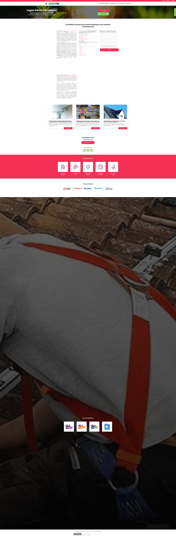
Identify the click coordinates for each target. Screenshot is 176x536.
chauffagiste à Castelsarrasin (71, 76)
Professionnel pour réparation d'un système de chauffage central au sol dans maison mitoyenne (88, 121)
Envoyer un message (88, 142)
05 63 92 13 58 (49, 0)
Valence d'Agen (81, 55)
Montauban (81, 53)
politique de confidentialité (112, 47)
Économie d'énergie (121, 3)
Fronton (80, 49)
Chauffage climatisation (83, 38)
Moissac (80, 52)
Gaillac (80, 50)
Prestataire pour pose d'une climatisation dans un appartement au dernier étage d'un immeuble (60, 121)
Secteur (67, 19)
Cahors (80, 46)
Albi (79, 44)
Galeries (167, 0)
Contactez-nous (103, 13)
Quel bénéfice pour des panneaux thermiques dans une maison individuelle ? (114, 121)
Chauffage (81, 37)
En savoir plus (103, 10)
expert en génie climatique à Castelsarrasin (67, 31)
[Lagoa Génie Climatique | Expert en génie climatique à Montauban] (52, 4)
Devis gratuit (128, 3)
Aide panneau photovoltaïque (83, 34)
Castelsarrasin (71, 19)
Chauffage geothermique (83, 39)
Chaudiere (81, 36)
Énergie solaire (113, 3)
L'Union (80, 51)
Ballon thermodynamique (83, 35)
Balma (80, 45)
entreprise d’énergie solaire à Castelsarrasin (67, 83)
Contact (173, 0)
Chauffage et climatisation (104, 3)
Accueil (163, 0)
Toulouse (80, 54)
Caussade (81, 48)
